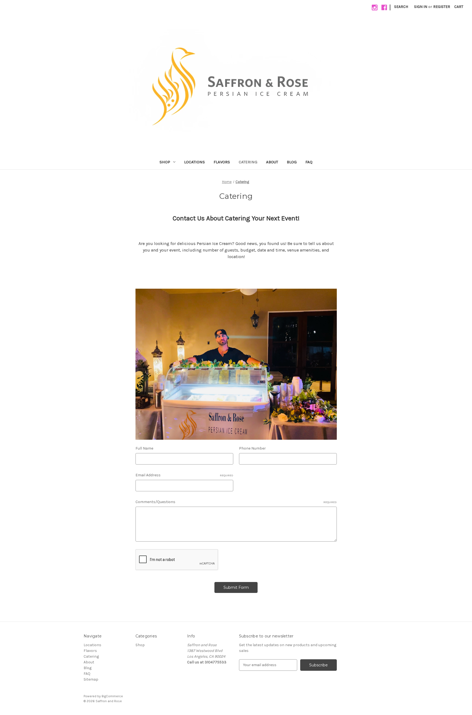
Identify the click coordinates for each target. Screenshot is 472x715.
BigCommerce (112, 696)
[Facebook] (384, 7)
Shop (165, 161)
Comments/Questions (236, 502)
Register (441, 6)
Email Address (184, 475)
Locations (194, 161)
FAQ (308, 161)
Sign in (420, 6)
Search (401, 6)
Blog (292, 161)
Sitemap (91, 679)
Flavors (222, 161)
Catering (248, 161)
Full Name (144, 448)
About (272, 161)
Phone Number (252, 448)
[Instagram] (374, 7)
